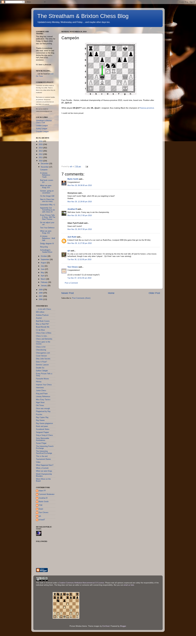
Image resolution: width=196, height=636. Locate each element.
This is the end (41, 456)
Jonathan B (72, 209)
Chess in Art (40, 347)
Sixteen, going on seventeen (47, 192)
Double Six (40, 368)
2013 (41, 151)
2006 (41, 299)
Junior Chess (41, 390)
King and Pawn (42, 394)
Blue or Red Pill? (42, 324)
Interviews (40, 388)
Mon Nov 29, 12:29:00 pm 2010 (79, 202)
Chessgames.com (43, 353)
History (38, 382)
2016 (41, 141)
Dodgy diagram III (47, 244)
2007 (41, 296)
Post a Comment (71, 283)
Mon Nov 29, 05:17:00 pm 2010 (79, 215)
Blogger (123, 626)
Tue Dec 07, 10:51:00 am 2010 (79, 278)
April (43, 276)
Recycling (44, 247)
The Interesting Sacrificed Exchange (44, 452)
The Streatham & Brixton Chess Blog (83, 16)
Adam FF (42, 491)
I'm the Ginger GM (47, 196)
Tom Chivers (72, 267)
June (43, 269)
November (45, 167)
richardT (42, 520)
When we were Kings (44, 471)
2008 (41, 293)
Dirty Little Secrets (43, 359)
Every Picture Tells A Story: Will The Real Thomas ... (47, 217)
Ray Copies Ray (42, 417)
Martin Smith (72, 179)
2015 (41, 144)
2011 (41, 157)
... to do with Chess (43, 309)
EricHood (105, 626)
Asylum (39, 318)
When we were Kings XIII (45, 232)
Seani (41, 509)
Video (38, 462)
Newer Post (67, 293)
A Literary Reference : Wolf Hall (47, 238)
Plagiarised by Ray (43, 411)
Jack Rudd (71, 237)
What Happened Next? (44, 465)
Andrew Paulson (42, 315)
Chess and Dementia (44, 339)
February (44, 282)
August (44, 263)
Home (111, 293)
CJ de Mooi (40, 330)
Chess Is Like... (42, 336)
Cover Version (41, 356)
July (43, 266)
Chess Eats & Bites (43, 333)
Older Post (154, 293)
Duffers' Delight (42, 371)
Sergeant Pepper (42, 432)
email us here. (129, 585)
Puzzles (39, 414)
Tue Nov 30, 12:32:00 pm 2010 (79, 259)
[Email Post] (87, 166)
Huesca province (147, 108)
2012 (41, 154)
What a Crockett (42, 468)
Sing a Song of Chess (44, 435)
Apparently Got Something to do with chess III (47, 210)
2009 (41, 290)
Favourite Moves (42, 379)
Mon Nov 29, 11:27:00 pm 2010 (79, 243)
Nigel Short (40, 402)
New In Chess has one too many (47, 200)
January (44, 286)
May (43, 273)
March (43, 279)
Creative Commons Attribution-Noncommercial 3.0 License (81, 583)
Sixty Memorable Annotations (42, 439)
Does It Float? (41, 362)
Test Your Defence (47, 228)
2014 (41, 148)
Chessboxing (41, 350)
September (45, 259)
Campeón (43, 170)
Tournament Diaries (43, 459)
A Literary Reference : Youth (45, 175)
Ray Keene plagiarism (44, 423)
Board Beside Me (42, 327)
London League (42, 126)
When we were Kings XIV (45, 186)
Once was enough (43, 408)
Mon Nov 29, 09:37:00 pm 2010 (79, 229)
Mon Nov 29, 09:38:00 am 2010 (79, 185)
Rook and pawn (42, 426)
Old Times (40, 405)
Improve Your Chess (44, 385)
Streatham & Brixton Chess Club (44, 122)
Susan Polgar (41, 443)
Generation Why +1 (47, 205)
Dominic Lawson (42, 365)
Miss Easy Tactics (43, 400)
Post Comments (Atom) (81, 298)
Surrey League (41, 129)
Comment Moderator (46, 494)
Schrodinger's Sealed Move (46, 251)
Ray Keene (40, 420)
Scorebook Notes (42, 429)
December (45, 164)
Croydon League (42, 131)
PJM (40, 505)
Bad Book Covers (43, 321)
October (44, 256)
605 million (40, 312)
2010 (41, 161)
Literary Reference (43, 396)
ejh (68, 251)
